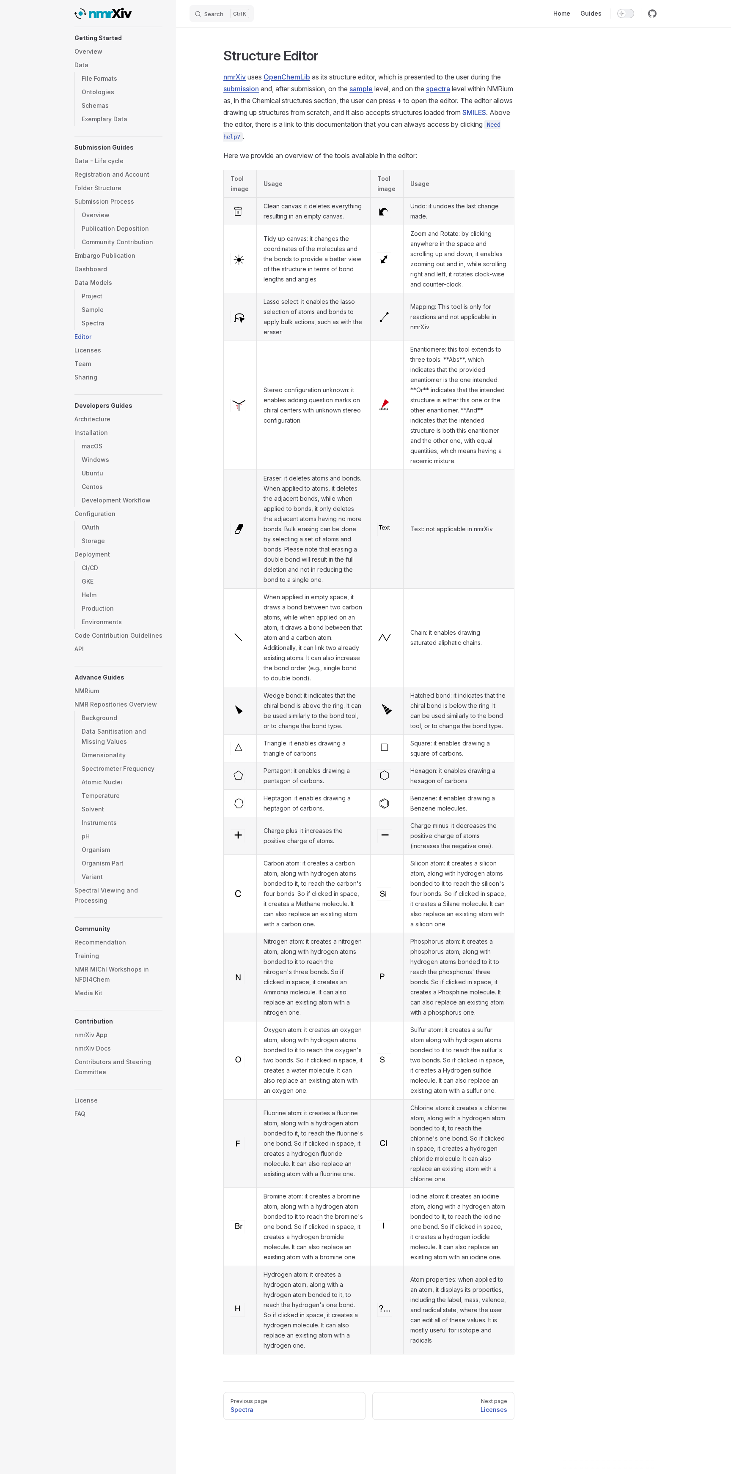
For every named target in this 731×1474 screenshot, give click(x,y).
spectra (438, 89)
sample (361, 89)
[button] (118, 38)
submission (241, 89)
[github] (652, 13)
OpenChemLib (287, 77)
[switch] (625, 13)
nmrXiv (234, 77)
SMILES (474, 112)
